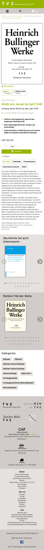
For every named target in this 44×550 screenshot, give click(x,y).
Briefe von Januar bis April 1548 (12, 18)
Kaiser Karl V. (26, 374)
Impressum (10, 533)
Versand (32, 434)
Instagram (22, 507)
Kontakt (22, 495)
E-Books (22, 488)
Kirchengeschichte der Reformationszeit (18, 383)
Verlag (22, 497)
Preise (22, 521)
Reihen (22, 481)
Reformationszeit (9, 388)
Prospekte (22, 499)
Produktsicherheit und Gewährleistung (22, 523)
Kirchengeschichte (10, 378)
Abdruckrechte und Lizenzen (22, 517)
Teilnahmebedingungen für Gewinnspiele (22, 525)
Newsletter (22, 501)
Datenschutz (20, 533)
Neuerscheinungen (22, 475)
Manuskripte (22, 513)
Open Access (22, 486)
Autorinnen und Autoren (22, 479)
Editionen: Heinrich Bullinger (13, 364)
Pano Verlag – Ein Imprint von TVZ (22, 482)
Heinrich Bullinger (10, 374)
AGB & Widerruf (32, 533)
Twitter (22, 505)
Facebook (22, 503)
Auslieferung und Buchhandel (22, 515)
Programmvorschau (22, 477)
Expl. (12, 147)
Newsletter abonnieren (23, 538)
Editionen (6, 359)
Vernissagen (22, 484)
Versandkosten (22, 519)
